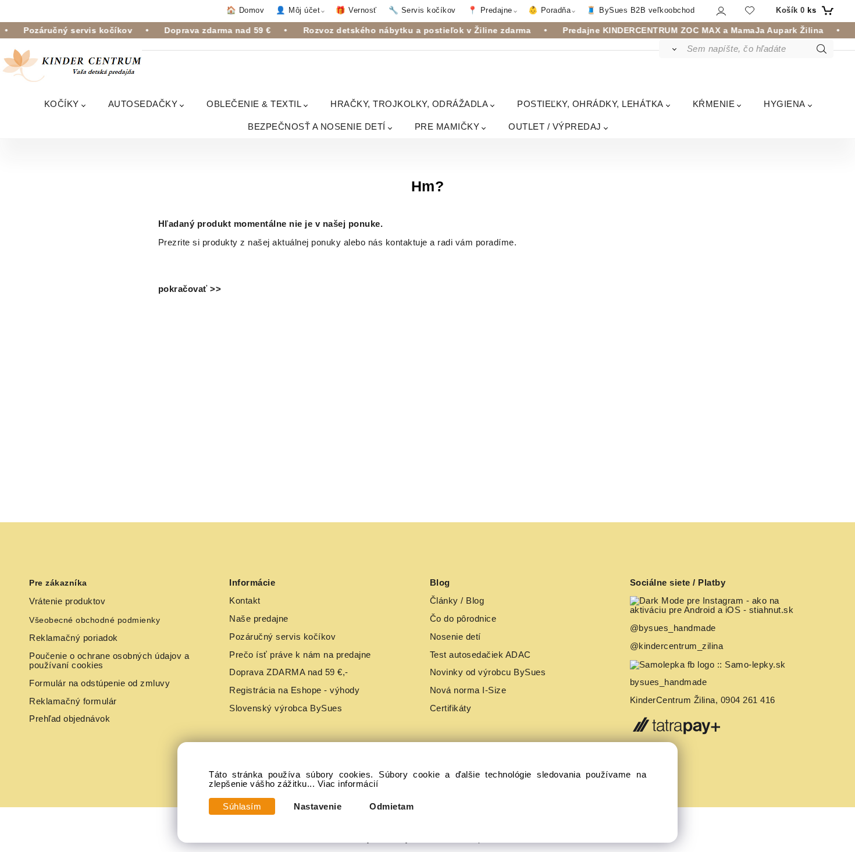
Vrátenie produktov (67, 601)
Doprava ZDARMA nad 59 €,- (288, 672)
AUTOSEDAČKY (143, 104)
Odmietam (391, 806)
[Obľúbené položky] (750, 10)
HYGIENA (785, 104)
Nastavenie (317, 806)
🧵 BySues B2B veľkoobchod (640, 10)
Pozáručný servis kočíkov (282, 636)
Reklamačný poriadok (73, 638)
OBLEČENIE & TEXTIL (253, 104)
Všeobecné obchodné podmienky (94, 620)
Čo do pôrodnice (463, 618)
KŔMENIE (714, 104)
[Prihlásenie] (720, 10)
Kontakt (245, 600)
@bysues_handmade (673, 628)
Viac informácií (348, 784)
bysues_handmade (670, 682)
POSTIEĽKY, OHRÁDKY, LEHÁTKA (590, 104)
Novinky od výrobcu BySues (488, 672)
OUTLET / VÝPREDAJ (554, 126)
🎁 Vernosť (356, 10)
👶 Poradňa (549, 10)
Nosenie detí (455, 636)
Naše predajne (258, 618)
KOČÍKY (61, 104)
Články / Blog (457, 600)
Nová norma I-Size (469, 690)
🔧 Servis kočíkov (422, 10)
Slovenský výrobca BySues (285, 708)
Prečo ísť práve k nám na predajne (300, 655)
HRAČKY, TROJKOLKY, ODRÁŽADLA (409, 104)
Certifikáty (451, 708)
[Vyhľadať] (672, 49)
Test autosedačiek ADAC (480, 655)
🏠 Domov (245, 10)
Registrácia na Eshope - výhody (294, 690)
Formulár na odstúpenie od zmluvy (99, 683)
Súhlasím (242, 806)
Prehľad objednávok (69, 718)
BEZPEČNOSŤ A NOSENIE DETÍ (317, 126)
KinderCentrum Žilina (672, 700)
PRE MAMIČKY (447, 126)
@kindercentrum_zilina (678, 646)
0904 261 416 (748, 700)
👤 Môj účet (298, 10)
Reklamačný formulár (73, 701)
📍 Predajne (490, 10)
